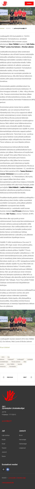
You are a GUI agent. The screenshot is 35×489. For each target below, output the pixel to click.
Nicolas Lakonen (16, 361)
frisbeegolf (11, 359)
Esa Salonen (5, 358)
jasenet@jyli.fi (6, 421)
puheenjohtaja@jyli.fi (20, 28)
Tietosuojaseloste (8, 482)
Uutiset (2, 28)
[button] (29, 3)
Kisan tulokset (5, 347)
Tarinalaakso (12, 366)
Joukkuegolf (20, 359)
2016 (3, 357)
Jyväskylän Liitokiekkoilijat (16, 478)
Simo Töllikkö (10, 364)
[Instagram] (3, 469)
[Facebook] (7, 469)
